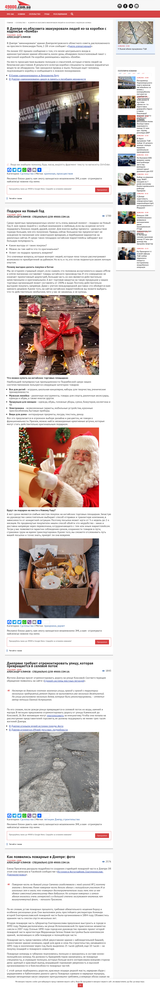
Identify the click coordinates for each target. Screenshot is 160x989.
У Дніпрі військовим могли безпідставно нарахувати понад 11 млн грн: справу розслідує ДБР (145, 126)
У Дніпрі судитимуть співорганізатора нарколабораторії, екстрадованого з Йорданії (145, 202)
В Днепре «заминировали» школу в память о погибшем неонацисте (47, 79)
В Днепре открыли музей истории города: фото (36, 726)
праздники (50, 625)
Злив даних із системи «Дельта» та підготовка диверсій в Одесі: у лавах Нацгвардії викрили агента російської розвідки (144, 110)
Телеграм (131, 6)
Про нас (10, 14)
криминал (50, 173)
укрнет (61, 625)
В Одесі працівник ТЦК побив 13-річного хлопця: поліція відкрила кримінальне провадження (145, 145)
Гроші (47, 14)
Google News (136, 6)
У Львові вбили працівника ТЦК (132, 49)
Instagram (120, 6)
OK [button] (80, 985)
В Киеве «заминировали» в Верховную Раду (34, 75)
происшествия (64, 173)
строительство (71, 819)
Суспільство (34, 14)
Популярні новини (127, 71)
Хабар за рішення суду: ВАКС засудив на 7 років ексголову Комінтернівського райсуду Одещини (145, 184)
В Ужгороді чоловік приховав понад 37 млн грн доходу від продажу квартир (145, 239)
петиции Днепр (53, 819)
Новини (21, 14)
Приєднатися (102, 190)
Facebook (125, 6)
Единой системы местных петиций (64, 680)
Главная (10, 23)
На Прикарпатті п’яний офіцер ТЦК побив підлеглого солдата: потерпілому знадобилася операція (144, 259)
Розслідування (60, 14)
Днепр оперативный (79, 46)
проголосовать (55, 715)
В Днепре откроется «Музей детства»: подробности (38, 729)
